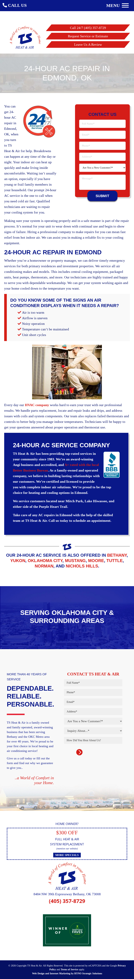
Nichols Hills (82, 566)
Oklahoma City (45, 560)
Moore (96, 560)
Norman (44, 566)
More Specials (67, 855)
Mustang (75, 560)
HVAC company (37, 405)
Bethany (117, 555)
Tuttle (114, 560)
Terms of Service (69, 969)
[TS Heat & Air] (25, 36)
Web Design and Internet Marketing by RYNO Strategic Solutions (67, 973)
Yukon (17, 560)
